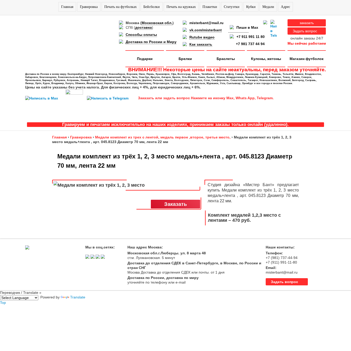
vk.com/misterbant (205, 30)
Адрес (285, 7)
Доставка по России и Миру (151, 42)
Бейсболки (151, 7)
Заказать (175, 204)
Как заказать (200, 44)
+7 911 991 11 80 (250, 37)
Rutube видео (202, 37)
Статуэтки (231, 7)
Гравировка (89, 7)
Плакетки (209, 7)
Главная (67, 7)
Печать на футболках (120, 7)
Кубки (251, 7)
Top (3, 302)
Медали (268, 7)
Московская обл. (157, 23)
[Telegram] (273, 29)
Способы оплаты (141, 35)
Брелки (185, 59)
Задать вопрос (305, 31)
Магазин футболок (307, 59)
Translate (77, 297)
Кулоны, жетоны (266, 59)
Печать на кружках (181, 7)
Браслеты (226, 59)
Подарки (145, 59)
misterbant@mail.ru (206, 23)
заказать (307, 23)
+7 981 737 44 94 (250, 44)
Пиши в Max (247, 27)
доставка (143, 27)
